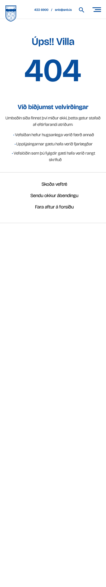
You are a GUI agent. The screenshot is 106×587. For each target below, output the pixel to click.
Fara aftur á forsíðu (54, 207)
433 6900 (41, 10)
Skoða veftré (54, 184)
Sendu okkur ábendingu (54, 195)
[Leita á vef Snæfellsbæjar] (84, 10)
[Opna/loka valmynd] (96, 9)
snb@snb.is (63, 10)
